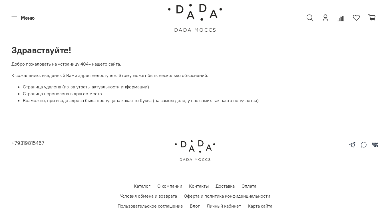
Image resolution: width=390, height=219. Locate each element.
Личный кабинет (224, 206)
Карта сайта (260, 206)
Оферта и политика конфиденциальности (227, 196)
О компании (169, 186)
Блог (195, 206)
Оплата (249, 186)
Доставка (225, 186)
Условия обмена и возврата (148, 196)
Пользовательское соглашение (150, 206)
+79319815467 (27, 143)
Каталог (142, 186)
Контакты (199, 186)
